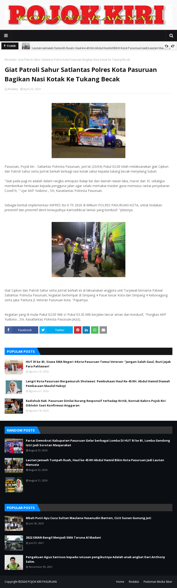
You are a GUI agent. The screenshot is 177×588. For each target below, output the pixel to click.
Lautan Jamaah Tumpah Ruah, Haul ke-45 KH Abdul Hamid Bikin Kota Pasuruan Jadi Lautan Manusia (101, 46)
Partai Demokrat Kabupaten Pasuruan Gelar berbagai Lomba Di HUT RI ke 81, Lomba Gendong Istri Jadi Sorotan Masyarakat (98, 442)
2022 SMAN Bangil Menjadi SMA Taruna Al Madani (63, 537)
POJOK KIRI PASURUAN (42, 582)
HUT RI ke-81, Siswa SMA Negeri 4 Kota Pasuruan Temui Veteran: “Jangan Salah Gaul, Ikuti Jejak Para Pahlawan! (98, 364)
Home (120, 582)
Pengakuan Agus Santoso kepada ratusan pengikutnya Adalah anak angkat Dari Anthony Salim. (95, 559)
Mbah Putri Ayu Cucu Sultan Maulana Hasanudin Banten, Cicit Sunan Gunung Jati (88, 518)
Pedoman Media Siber (158, 582)
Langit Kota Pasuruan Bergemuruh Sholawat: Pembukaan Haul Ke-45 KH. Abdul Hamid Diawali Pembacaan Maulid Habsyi (98, 383)
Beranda (10, 60)
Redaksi (13, 89)
